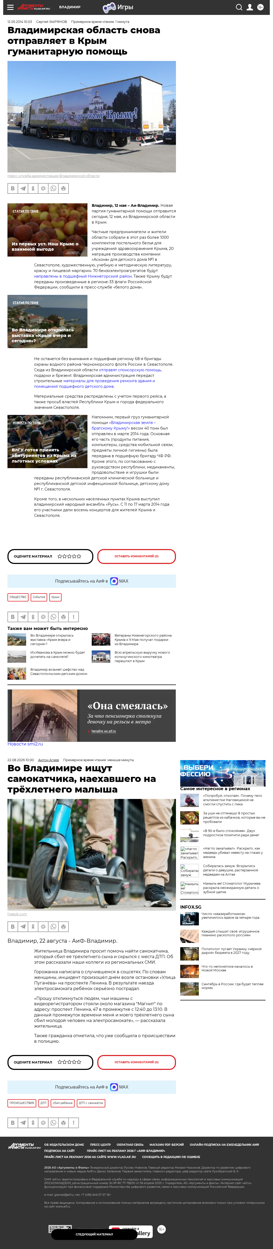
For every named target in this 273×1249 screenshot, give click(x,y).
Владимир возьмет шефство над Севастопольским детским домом (58, 671)
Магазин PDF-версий (167, 1145)
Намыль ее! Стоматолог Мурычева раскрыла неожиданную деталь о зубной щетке (231, 887)
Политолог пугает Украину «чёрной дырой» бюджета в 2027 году (232, 951)
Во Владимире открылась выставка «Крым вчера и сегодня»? (52, 639)
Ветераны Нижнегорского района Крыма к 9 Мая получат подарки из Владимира (143, 639)
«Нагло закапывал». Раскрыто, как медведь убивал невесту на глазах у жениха (233, 852)
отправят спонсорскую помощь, (130, 370)
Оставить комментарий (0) (137, 556)
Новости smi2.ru (25, 744)
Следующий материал (94, 1234)
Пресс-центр (100, 1145)
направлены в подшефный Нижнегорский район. (83, 276)
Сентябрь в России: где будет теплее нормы (232, 986)
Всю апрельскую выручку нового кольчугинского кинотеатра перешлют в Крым (142, 656)
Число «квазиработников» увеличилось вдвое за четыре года (230, 916)
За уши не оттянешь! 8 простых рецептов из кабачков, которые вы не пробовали (234, 817)
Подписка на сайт (59, 1151)
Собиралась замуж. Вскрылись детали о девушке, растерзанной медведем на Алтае (230, 870)
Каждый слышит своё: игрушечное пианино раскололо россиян (230, 933)
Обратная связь (130, 1145)
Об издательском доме (64, 1145)
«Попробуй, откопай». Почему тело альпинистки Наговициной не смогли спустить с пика (232, 800)
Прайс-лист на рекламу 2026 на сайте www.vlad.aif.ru (90, 1157)
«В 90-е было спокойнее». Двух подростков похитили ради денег (231, 833)
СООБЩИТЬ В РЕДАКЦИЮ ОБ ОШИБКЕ (171, 1157)
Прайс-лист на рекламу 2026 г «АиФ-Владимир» (126, 1151)
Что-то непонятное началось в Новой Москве (227, 968)
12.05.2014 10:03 (19, 22)
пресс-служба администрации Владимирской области (53, 176)
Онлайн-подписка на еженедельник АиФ (224, 1145)
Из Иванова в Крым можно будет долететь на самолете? (57, 654)
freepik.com (17, 914)
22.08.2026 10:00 (20, 760)
